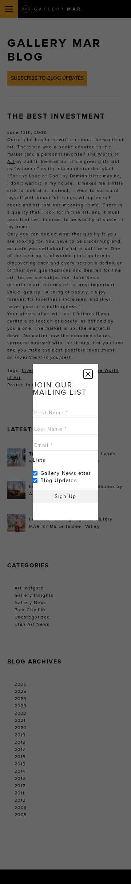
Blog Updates (58, 480)
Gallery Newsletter (65, 473)
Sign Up (65, 496)
